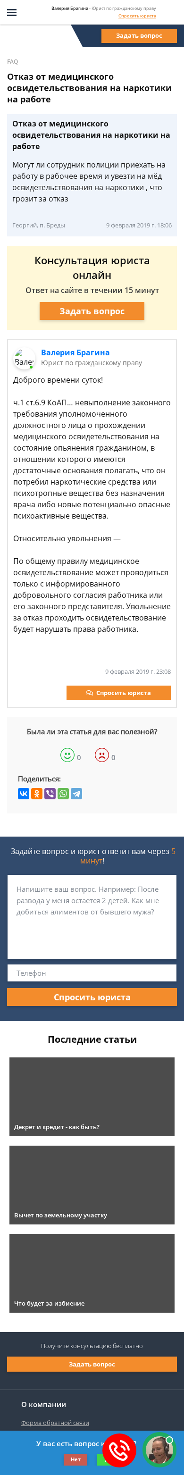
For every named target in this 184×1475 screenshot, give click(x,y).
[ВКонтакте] (23, 793)
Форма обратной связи (55, 1422)
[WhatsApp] (63, 793)
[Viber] (50, 793)
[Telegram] (76, 793)
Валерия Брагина (75, 352)
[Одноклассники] (36, 793)
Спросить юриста (137, 16)
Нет (76, 1459)
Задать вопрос (139, 35)
